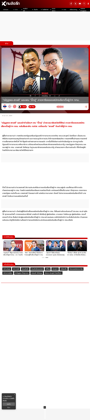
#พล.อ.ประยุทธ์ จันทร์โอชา (53, 273)
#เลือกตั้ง (64, 269)
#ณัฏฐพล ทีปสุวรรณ (22, 273)
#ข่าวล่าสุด (6, 269)
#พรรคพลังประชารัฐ (76, 269)
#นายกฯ (55, 269)
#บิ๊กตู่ (48, 269)
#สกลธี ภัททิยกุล (36, 273)
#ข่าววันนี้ (16, 269)
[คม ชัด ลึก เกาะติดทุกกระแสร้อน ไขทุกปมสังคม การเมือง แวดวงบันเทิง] (45, 4)
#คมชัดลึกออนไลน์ (37, 269)
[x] (75, 3)
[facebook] (71, 3)
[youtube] (80, 3)
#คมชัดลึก (25, 269)
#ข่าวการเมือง (7, 273)
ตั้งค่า (8, 407)
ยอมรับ (9, 404)
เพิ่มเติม (5, 400)
